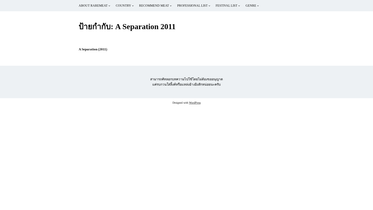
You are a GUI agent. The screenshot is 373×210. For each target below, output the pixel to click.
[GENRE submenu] (258, 6)
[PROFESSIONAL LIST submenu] (209, 6)
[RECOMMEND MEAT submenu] (171, 6)
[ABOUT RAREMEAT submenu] (109, 6)
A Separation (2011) (93, 49)
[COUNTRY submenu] (133, 6)
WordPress (195, 102)
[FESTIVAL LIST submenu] (239, 6)
